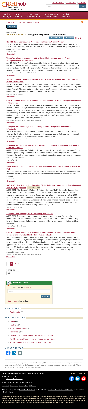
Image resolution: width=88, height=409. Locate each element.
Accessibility (6, 386)
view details (10, 54)
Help (77, 38)
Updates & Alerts (58, 3)
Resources (14, 332)
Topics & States (18, 15)
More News (12, 27)
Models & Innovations (18, 328)
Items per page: (12, 270)
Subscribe (45, 296)
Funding (13, 325)
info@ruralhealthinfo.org (14, 379)
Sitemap (33, 386)
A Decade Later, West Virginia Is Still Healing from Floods (29, 214)
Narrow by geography (56, 37)
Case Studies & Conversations (50, 15)
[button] (8, 353)
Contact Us (82, 3)
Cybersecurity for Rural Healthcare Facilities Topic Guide (31, 335)
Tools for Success (66, 15)
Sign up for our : (22, 287)
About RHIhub (71, 3)
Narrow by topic (69, 37)
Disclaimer (14, 386)
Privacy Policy (24, 386)
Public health (15, 312)
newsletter (27, 287)
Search (82, 6)
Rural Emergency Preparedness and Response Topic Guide (32, 339)
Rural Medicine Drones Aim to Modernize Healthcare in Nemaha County (35, 42)
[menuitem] (7, 15)
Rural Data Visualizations (32, 15)
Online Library (6, 15)
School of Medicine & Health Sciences (60, 390)
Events (12, 321)
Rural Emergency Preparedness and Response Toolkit (30, 342)
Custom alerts (13, 301)
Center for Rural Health (27, 390)
